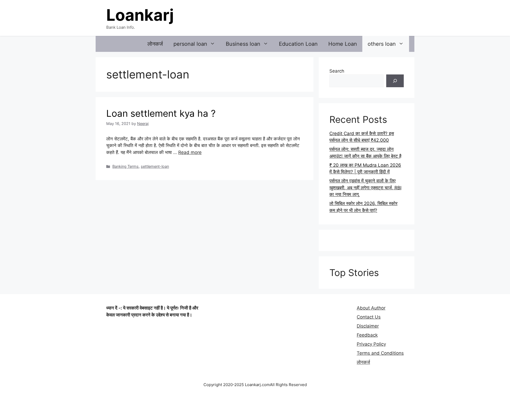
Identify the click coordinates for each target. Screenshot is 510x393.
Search (336, 71)
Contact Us (369, 317)
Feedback (367, 335)
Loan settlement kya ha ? (161, 113)
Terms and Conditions (380, 353)
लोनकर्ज (155, 44)
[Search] (395, 80)
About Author (371, 308)
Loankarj (140, 14)
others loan (382, 44)
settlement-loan (155, 166)
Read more (190, 152)
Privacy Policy (371, 344)
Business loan (243, 44)
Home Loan (342, 44)
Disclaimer (368, 326)
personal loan (190, 44)
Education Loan (298, 44)
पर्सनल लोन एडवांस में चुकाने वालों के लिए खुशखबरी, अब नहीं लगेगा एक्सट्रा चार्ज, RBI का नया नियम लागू (365, 187)
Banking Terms (125, 166)
